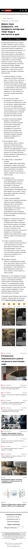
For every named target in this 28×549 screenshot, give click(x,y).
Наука (4, 438)
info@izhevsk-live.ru (13, 519)
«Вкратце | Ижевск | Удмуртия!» (14, 300)
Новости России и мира (8, 18)
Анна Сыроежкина (15, 20)
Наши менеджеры (13, 521)
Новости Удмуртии (7, 353)
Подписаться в (14, 39)
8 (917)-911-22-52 (13, 517)
